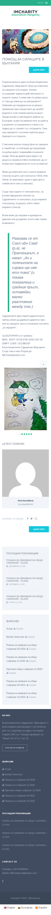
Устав (7, 769)
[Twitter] (31, 519)
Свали (19, 628)
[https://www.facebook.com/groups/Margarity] (2, 881)
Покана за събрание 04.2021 (19, 795)
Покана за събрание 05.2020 (19, 780)
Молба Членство (13, 774)
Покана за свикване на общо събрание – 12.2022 (24, 561)
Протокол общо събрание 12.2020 (22, 790)
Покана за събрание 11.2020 (19, 785)
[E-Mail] (36, 519)
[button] (40, 3)
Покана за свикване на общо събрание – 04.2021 (24, 597)
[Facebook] (27, 519)
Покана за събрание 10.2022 (19, 801)
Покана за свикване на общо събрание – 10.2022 (24, 579)
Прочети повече (14, 748)
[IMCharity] (25, 13)
